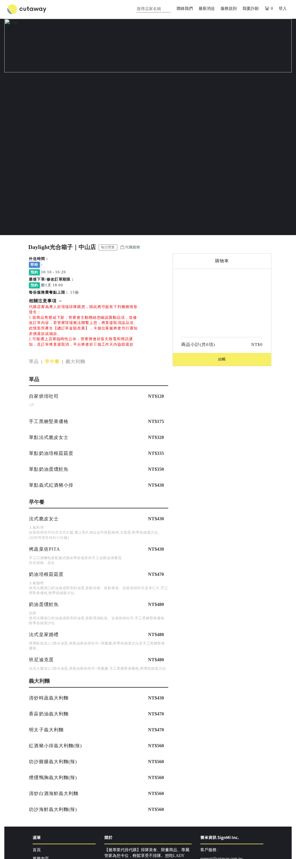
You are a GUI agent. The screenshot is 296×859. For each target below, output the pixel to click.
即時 (34, 265)
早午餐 (52, 361)
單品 (34, 361)
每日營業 (108, 247)
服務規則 (229, 8)
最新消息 (207, 8)
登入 (283, 8)
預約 (34, 272)
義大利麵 (75, 361)
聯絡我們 (185, 8)
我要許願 (251, 8)
